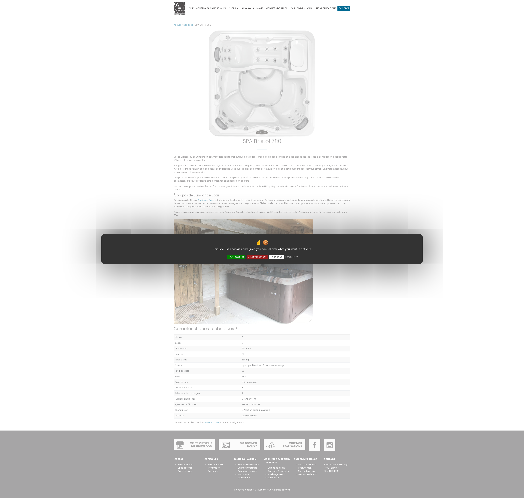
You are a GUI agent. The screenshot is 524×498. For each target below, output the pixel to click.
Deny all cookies (258, 257)
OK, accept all (237, 257)
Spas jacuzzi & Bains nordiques (207, 8)
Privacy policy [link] (291, 257)
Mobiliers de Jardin (277, 8)
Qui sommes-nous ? (302, 8)
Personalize (276, 257)
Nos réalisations (326, 8)
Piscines (233, 8)
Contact (344, 8)
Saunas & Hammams (251, 8)
